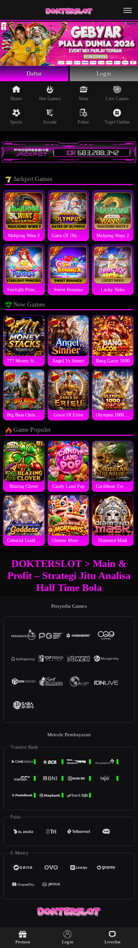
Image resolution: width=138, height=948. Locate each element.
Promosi (22, 941)
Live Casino (117, 98)
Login (103, 73)
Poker (83, 122)
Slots (83, 98)
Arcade (50, 122)
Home (16, 98)
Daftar (34, 73)
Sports (16, 122)
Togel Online (117, 122)
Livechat (113, 941)
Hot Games (50, 98)
